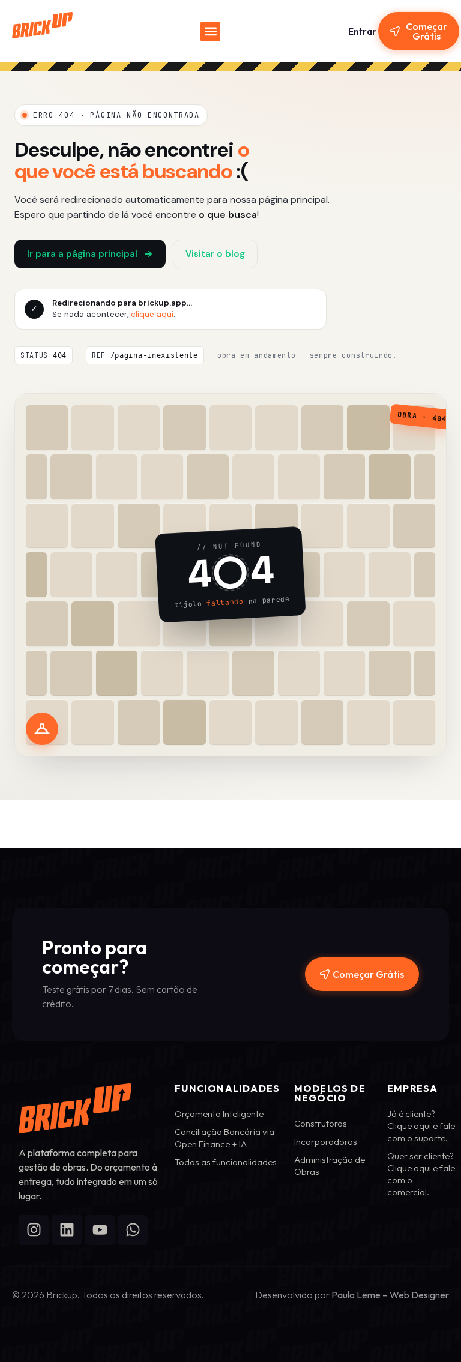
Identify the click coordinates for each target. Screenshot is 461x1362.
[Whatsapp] (133, 1230)
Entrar (362, 31)
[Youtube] (100, 1230)
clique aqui (152, 314)
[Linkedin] (67, 1230)
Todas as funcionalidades (226, 1162)
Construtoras (320, 1123)
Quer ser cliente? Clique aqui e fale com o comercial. (421, 1174)
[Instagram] (34, 1230)
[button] (210, 31)
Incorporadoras (325, 1141)
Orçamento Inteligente (219, 1113)
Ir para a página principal (82, 254)
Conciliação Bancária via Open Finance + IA (224, 1138)
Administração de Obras (329, 1165)
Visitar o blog (215, 254)
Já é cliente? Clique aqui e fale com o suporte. (421, 1126)
